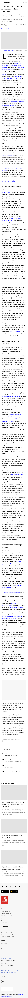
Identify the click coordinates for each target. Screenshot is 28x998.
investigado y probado (17, 101)
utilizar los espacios (8, 155)
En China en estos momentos (11, 396)
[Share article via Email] (8, 28)
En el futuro (6, 192)
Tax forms (3, 948)
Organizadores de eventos (7, 934)
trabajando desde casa (18, 474)
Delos (4, 74)
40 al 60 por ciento (15, 331)
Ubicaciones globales (6, 911)
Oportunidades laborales (7, 917)
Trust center (4, 922)
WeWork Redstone (14, 283)
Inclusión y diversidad (6, 915)
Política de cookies (5, 970)
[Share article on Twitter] (2, 28)
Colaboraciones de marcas (7, 936)
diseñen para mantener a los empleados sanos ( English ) (12, 65)
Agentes (3, 929)
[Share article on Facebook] (4, 28)
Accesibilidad (4, 972)
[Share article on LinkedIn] (6, 28)
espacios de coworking (9, 618)
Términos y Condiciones (13, 969)
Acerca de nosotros (6, 913)
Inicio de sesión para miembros (9, 945)
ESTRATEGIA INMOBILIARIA (8, 739)
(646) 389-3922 (6, 958)
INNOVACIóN (17, 739)
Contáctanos (4, 943)
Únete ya (25, 2)
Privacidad (3, 969)
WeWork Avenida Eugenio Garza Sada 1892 (12, 592)
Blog (2, 920)
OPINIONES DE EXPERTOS (21, 24)
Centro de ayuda (5, 947)
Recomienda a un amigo (7, 933)
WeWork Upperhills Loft (8, 50)
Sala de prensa (4, 919)
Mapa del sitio (12, 972)
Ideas (12, 2)
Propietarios (4, 931)
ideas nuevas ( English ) (17, 607)
